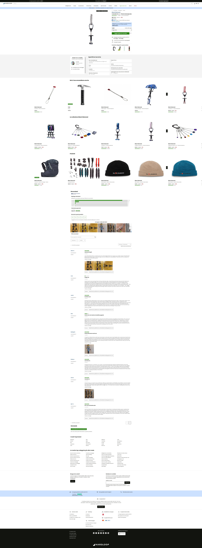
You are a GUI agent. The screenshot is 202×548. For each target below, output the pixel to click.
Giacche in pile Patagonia (106, 457)
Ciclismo (110, 5)
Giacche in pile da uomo (74, 460)
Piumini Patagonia (120, 466)
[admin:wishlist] (130, 33)
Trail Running (88, 5)
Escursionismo (81, 5)
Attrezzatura (120, 10)
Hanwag (118, 442)
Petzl (118, 445)
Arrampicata (96, 5)
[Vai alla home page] (112, 10)
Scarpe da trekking (89, 457)
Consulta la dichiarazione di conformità (119, 69)
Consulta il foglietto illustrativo (117, 65)
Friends (124, 10)
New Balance (119, 441)
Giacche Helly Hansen (106, 460)
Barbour (87, 445)
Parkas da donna (73, 454)
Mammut (103, 445)
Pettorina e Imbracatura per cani (123, 457)
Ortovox (71, 441)
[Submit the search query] (191, 3)
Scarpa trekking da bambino (91, 463)
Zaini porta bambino (89, 466)
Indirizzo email (109, 480)
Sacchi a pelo (72, 466)
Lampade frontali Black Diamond (107, 463)
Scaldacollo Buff (120, 463)
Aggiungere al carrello (120, 33)
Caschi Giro (119, 454)
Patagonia (72, 439)
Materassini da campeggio (75, 463)
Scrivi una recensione (124, 15)
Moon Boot (88, 442)
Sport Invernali (103, 5)
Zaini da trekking (89, 454)
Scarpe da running (89, 460)
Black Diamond (116, 12)
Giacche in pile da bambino (107, 454)
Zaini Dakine (104, 466)
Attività (115, 5)
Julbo (118, 439)
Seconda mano (124, 5)
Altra (87, 439)
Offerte (135, 5)
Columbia (103, 441)
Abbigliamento (68, 5)
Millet (87, 441)
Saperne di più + (115, 25)
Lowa (71, 445)
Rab (71, 442)
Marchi (130, 5)
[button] (91, 29)
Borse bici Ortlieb (120, 460)
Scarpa (103, 442)
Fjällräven (103, 439)
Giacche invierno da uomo (75, 457)
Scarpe (74, 5)
